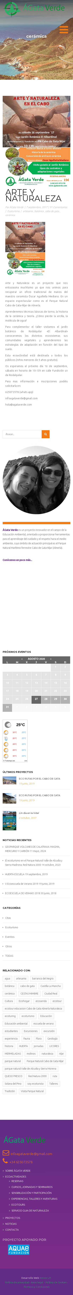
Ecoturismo (13, 211)
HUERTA (23, 1046)
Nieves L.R (45, 1278)
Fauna (27, 1038)
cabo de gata (52, 211)
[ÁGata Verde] (34, 8)
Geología (52, 1038)
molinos (31, 1053)
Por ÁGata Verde (14, 207)
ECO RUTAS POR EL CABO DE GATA (39, 778)
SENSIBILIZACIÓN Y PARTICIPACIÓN (32, 1192)
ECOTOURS (18, 1204)
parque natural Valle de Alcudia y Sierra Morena (30, 1068)
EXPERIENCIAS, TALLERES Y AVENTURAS (34, 1198)
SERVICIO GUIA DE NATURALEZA (30, 1210)
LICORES (54, 1046)
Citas (8, 917)
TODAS (9, 955)
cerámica (10, 215)
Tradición (10, 1091)
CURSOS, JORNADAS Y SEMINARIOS (32, 1186)
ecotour (57, 1001)
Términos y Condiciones (37, 1287)
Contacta (12, 1229)
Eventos (10, 936)
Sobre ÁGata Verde (17, 1170)
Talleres (53, 1083)
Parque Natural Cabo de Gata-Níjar (45, 1061)
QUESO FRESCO (13, 1076)
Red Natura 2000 (37, 1076)
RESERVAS (17, 1181)
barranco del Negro (43, 978)
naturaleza (47, 1053)
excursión (49, 1031)
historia (9, 1046)
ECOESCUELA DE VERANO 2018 (22, 893)
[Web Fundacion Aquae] (16, 1249)
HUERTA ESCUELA (14, 874)
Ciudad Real (50, 993)
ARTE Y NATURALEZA (33, 195)
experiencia (11, 1038)
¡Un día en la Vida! (29, 813)
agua (7, 978)
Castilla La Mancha (51, 986)
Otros (8, 946)
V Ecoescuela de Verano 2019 (21, 883)
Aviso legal (37, 1282)
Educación (46, 1016)
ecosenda (41, 1001)
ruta (55, 1076)
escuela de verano (43, 1023)
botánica (39, 211)
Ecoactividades (15, 1176)
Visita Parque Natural (32, 1091)
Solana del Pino (13, 1083)
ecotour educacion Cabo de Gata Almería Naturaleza (33, 1008)
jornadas (38, 1046)
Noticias (10, 1223)
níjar (61, 1053)
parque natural (13, 1061)
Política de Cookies (56, 1282)
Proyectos (12, 1217)
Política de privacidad (17, 1282)
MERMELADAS (13, 1053)
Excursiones (31, 1031)
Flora (38, 1038)
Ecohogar (24, 1001)
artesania (28, 211)
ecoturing (10, 1016)
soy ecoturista (35, 1083)
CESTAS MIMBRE (29, 993)
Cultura (9, 1001)
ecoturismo (28, 1016)
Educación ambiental (16, 1023)
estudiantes (11, 1031)
